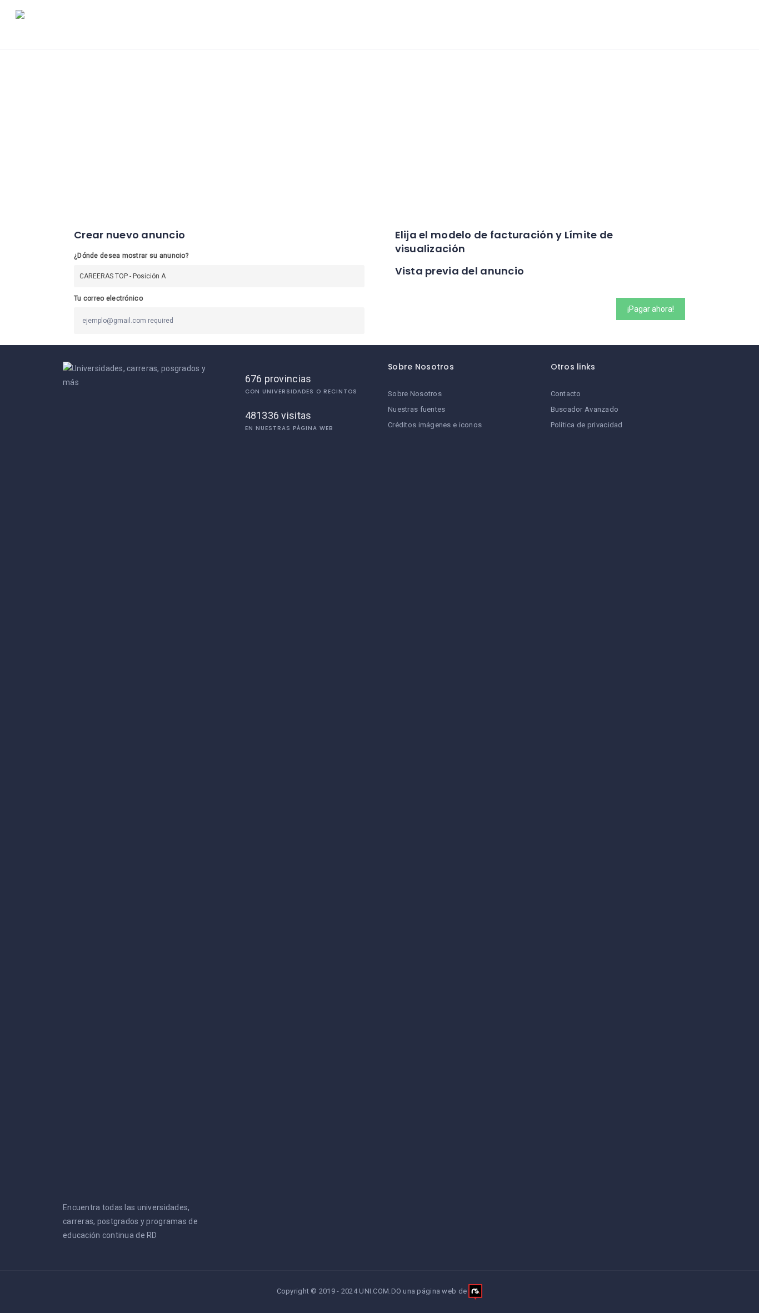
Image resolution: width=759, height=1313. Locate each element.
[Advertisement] (379, 133)
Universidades (317, 24)
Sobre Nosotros (415, 394)
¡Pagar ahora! (650, 308)
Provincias (702, 24)
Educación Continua (609, 24)
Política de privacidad (587, 425)
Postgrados (513, 24)
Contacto (566, 394)
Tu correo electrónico (108, 298)
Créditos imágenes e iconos (435, 425)
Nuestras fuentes (416, 409)
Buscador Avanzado (585, 409)
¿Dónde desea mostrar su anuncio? (131, 255)
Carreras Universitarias (418, 24)
